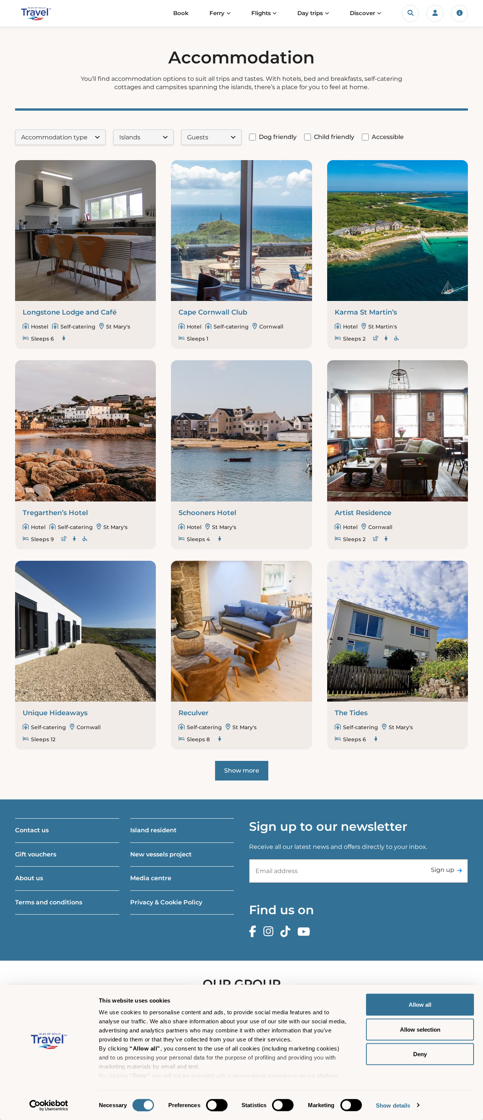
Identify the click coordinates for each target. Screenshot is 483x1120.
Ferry (217, 13)
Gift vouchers (35, 854)
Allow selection (420, 1029)
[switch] (217, 1105)
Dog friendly (278, 136)
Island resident (153, 830)
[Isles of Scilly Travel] (46, 13)
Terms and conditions (48, 902)
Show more (241, 770)
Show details (393, 1105)
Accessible (388, 136)
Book (181, 13)
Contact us (32, 830)
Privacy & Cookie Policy (166, 902)
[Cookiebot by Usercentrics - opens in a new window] (49, 1105)
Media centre (150, 878)
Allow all (420, 1004)
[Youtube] (305, 931)
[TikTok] (287, 931)
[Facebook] (254, 931)
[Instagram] (270, 931)
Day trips (310, 13)
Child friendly (334, 136)
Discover (362, 13)
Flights (261, 13)
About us (29, 878)
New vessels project (161, 854)
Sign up (442, 869)
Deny (420, 1054)
